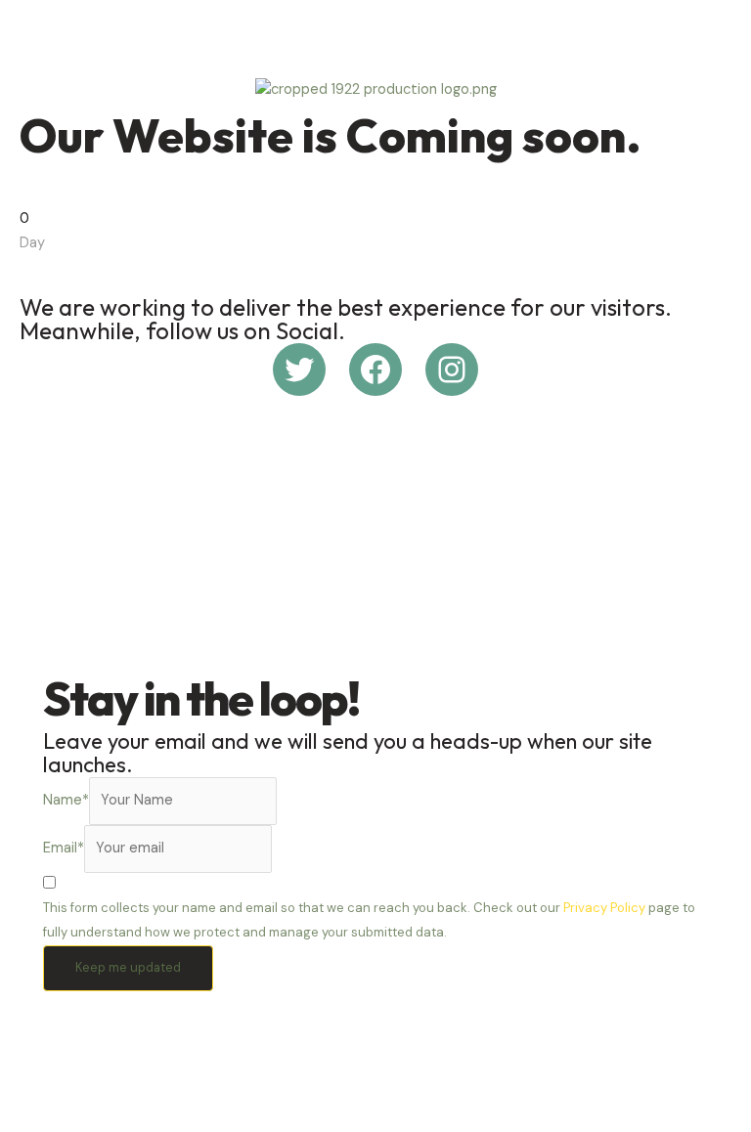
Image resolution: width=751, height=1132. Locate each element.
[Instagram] (451, 369)
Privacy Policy (604, 907)
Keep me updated (128, 967)
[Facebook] (375, 369)
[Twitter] (299, 369)
